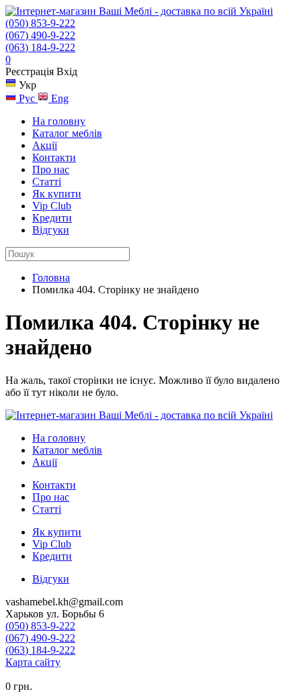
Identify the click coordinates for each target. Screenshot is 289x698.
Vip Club (51, 205)
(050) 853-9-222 (40, 23)
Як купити (56, 193)
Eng (58, 98)
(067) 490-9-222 (40, 35)
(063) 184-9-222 (40, 47)
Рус (27, 98)
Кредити (52, 217)
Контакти (54, 157)
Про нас (50, 169)
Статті (46, 181)
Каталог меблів (67, 133)
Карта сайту (32, 662)
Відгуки (50, 230)
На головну (58, 121)
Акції (44, 145)
